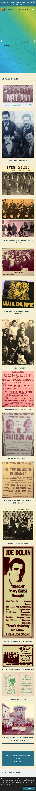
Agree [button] (29, 788)
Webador (18, 761)
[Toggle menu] (33, 10)
